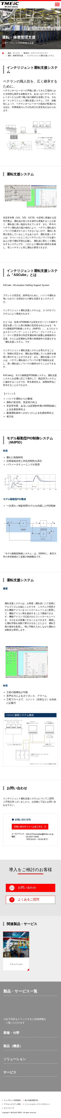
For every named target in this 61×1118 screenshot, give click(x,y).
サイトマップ (9, 1108)
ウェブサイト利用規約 (12, 1100)
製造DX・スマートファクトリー (36, 53)
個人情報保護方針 (31, 1100)
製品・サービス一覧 (20, 991)
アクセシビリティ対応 (12, 1104)
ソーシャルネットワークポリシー (37, 1104)
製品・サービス (14, 53)
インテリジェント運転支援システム (40, 56)
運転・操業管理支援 (15, 56)
